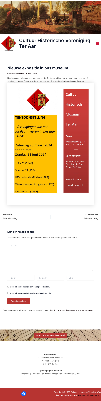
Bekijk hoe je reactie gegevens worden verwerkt (71, 310)
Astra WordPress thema (88, 395)
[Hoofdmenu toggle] (97, 43)
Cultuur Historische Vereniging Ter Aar (54, 43)
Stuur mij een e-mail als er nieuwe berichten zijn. (30, 293)
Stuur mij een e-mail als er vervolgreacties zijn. (30, 287)
